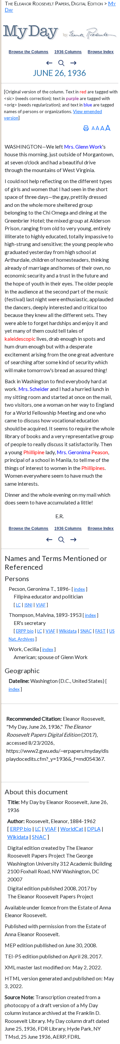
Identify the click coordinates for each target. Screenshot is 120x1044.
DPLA (94, 829)
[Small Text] (93, 128)
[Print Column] (86, 128)
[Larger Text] (107, 128)
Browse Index (101, 52)
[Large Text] (102, 128)
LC (18, 605)
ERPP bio (25, 631)
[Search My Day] (61, 63)
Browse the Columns (28, 52)
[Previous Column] (49, 63)
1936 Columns (68, 52)
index (79, 589)
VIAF (41, 605)
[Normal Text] (97, 128)
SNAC (86, 631)
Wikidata (68, 631)
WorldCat (71, 829)
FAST (100, 631)
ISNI (28, 605)
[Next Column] (73, 63)
